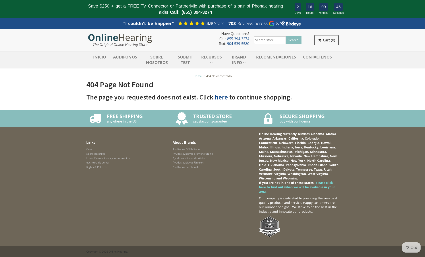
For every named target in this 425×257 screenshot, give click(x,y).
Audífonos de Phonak (186, 167)
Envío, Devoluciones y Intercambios (108, 158)
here (221, 97)
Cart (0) (328, 40)
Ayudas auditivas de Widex (189, 158)
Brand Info (239, 59)
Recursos (211, 57)
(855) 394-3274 (197, 12)
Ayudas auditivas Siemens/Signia (193, 154)
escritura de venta (97, 162)
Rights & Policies (96, 167)
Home (197, 76)
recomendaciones (276, 57)
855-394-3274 (238, 38)
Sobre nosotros (157, 59)
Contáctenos (317, 57)
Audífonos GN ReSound (187, 149)
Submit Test (185, 59)
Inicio (99, 57)
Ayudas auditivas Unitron (188, 162)
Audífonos (125, 57)
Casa (89, 149)
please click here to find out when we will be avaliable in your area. (297, 187)
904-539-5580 (238, 43)
